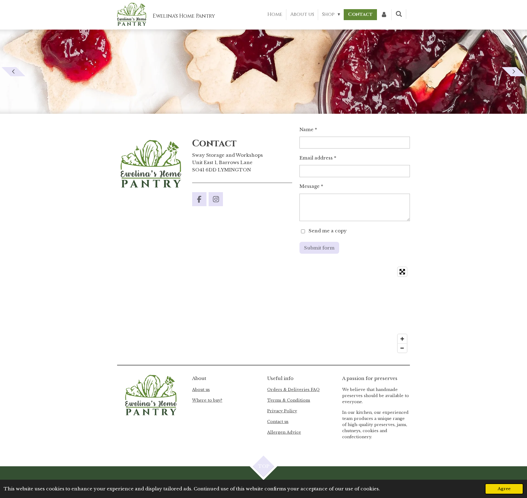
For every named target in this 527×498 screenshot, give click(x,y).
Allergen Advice (284, 432)
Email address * (317, 158)
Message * (311, 186)
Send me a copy (328, 231)
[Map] (263, 310)
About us (201, 389)
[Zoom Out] (402, 348)
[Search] (399, 14)
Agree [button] (504, 488)
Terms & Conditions (288, 400)
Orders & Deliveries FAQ (293, 389)
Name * (308, 129)
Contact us (278, 421)
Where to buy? (207, 400)
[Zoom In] (402, 338)
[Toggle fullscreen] (402, 271)
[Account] (384, 14)
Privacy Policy (282, 411)
